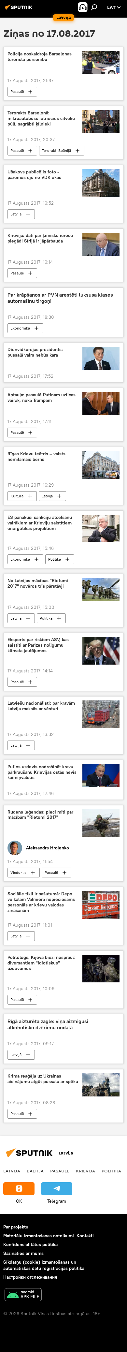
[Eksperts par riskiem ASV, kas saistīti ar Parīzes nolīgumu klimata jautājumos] (101, 651)
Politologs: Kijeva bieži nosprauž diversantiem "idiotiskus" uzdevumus (41, 963)
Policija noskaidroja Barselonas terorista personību (39, 56)
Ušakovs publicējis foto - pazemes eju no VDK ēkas (34, 174)
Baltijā (35, 1171)
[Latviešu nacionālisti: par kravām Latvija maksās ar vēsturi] (101, 714)
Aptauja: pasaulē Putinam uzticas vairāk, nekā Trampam (41, 397)
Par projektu (15, 1227)
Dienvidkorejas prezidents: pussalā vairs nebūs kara (35, 352)
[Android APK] (23, 1295)
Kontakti (85, 1236)
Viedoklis (18, 872)
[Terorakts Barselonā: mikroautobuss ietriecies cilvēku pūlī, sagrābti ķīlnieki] (101, 121)
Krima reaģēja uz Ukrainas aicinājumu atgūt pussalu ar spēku (42, 1078)
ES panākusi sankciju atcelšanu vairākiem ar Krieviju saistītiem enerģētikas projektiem (39, 523)
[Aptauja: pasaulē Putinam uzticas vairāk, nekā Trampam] (101, 403)
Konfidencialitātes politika (30, 1244)
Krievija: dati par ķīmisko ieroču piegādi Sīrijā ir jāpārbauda (40, 238)
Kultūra (16, 495)
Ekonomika (20, 328)
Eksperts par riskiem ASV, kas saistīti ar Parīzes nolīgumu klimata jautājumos (38, 645)
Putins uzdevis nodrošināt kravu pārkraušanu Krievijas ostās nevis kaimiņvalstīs (42, 772)
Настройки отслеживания (30, 1277)
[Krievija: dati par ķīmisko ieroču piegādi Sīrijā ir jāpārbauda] (101, 244)
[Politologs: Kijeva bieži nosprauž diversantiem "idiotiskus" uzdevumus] (101, 968)
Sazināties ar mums (23, 1253)
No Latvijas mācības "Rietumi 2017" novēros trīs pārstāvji (37, 583)
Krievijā (85, 1171)
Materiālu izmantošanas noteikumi (38, 1236)
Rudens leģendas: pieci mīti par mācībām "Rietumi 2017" (40, 814)
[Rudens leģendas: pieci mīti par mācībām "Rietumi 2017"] (101, 823)
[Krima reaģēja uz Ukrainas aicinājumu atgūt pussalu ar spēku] (101, 1084)
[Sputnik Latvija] (19, 10)
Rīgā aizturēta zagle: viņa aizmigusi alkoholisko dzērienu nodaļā (47, 1024)
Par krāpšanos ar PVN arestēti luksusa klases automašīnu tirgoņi (60, 298)
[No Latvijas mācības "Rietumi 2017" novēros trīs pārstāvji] (101, 589)
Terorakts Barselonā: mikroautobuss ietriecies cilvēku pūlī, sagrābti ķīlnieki (41, 118)
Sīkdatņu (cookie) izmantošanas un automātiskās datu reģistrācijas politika (43, 1265)
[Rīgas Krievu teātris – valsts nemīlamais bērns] (101, 465)
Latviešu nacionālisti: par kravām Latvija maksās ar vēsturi (41, 706)
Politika (54, 559)
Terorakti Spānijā (56, 150)
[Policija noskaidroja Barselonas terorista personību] (101, 62)
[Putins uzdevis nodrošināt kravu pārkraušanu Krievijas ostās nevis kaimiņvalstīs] (101, 775)
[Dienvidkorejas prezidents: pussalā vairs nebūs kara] (101, 358)
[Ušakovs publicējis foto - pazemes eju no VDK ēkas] (101, 183)
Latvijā (15, 214)
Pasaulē (17, 91)
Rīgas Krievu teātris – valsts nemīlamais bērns (36, 456)
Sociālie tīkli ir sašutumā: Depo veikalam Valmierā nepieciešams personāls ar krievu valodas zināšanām (41, 902)
